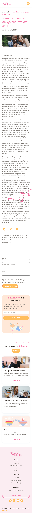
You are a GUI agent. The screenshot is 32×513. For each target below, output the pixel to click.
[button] (28, 3)
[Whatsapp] (21, 500)
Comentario (6, 242)
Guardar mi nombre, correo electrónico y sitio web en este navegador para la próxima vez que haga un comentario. (14, 281)
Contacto (16, 487)
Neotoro (5, 510)
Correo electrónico (8, 265)
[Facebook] (10, 500)
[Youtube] (18, 500)
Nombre (5, 258)
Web (3, 271)
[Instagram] (14, 500)
